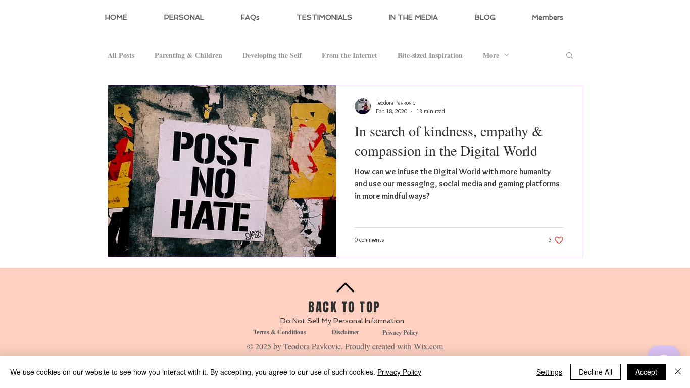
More (491, 55)
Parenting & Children (188, 55)
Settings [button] (549, 372)
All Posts (121, 55)
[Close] (678, 372)
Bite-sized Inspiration (430, 55)
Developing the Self (272, 55)
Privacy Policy (399, 372)
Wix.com (428, 346)
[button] (569, 56)
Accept (646, 372)
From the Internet (349, 55)
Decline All (595, 372)
